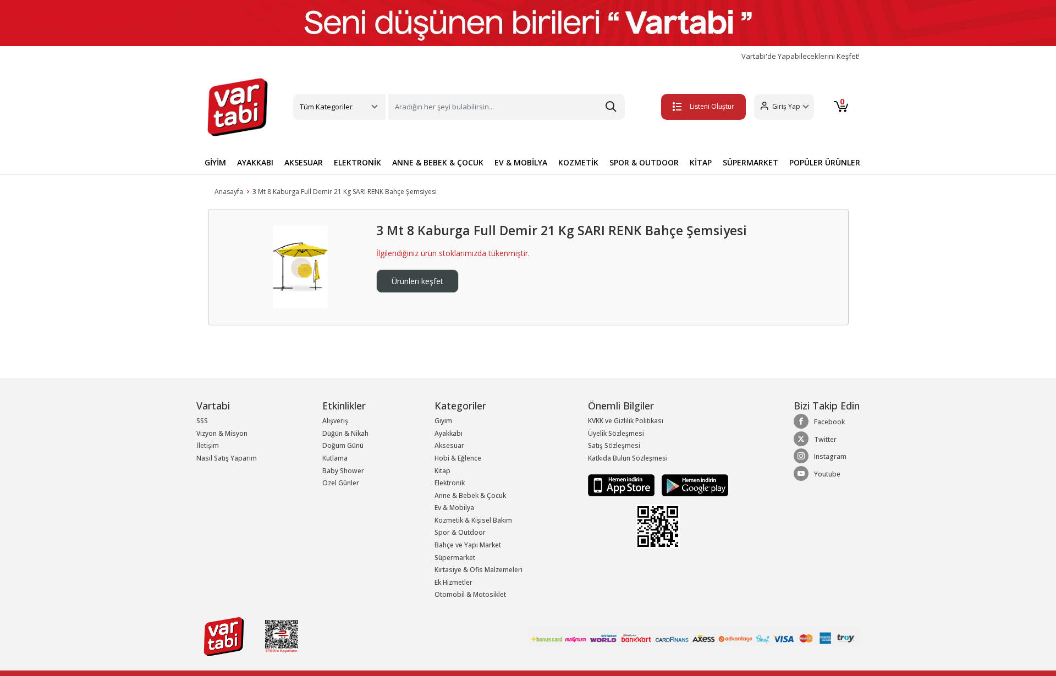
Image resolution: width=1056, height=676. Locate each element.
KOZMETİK (578, 162)
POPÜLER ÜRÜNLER (824, 162)
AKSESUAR (303, 162)
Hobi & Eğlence (458, 458)
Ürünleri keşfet (417, 281)
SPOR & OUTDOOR (644, 162)
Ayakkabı (449, 433)
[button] (784, 107)
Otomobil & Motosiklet (470, 594)
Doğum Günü (343, 445)
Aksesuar (449, 445)
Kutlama (335, 458)
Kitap (442, 470)
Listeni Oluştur (712, 106)
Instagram (830, 456)
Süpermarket (455, 557)
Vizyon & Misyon (222, 433)
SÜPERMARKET (750, 162)
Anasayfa (229, 191)
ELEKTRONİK (357, 162)
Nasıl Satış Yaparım (226, 458)
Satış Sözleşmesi (614, 445)
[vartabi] (237, 107)
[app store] (622, 484)
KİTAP (701, 162)
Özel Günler (340, 482)
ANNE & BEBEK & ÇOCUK (437, 162)
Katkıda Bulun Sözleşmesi (628, 458)
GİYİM (215, 162)
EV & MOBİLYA (520, 162)
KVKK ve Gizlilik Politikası (625, 420)
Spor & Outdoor (460, 532)
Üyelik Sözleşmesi (616, 433)
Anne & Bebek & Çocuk (470, 495)
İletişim (207, 445)
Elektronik (450, 482)
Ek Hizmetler (453, 582)
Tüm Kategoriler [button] (326, 107)
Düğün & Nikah (345, 433)
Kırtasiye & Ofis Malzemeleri (478, 569)
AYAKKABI (255, 162)
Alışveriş (335, 420)
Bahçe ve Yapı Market (468, 545)
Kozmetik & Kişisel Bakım (473, 520)
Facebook (829, 421)
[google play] (692, 484)
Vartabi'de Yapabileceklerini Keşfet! (800, 56)
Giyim (443, 420)
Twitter (825, 439)
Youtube (827, 474)
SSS (202, 420)
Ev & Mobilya (454, 507)
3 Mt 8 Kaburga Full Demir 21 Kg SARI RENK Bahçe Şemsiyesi (344, 191)
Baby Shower (343, 470)
